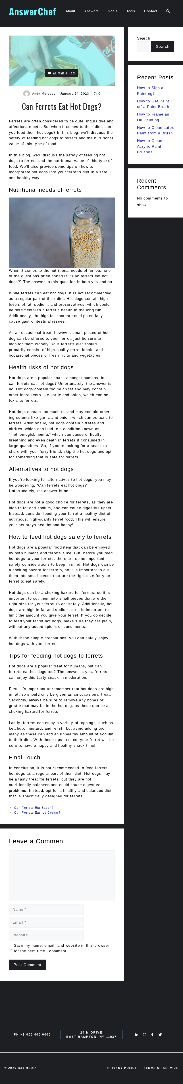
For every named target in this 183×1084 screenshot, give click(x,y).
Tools (131, 11)
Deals (113, 11)
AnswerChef (32, 11)
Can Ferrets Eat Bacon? (34, 807)
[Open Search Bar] (168, 11)
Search (143, 38)
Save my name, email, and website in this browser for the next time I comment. (62, 948)
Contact (150, 11)
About (70, 11)
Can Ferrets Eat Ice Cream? (37, 812)
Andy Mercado (44, 93)
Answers (91, 11)
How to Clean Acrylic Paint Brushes (149, 146)
